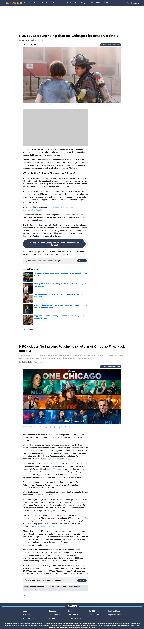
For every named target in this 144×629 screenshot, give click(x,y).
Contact (71, 611)
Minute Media (12, 623)
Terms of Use (73, 615)
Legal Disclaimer (114, 615)
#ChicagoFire (73, 482)
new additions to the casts (44, 526)
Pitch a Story (27, 615)
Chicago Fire (33, 329)
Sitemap (55, 3)
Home (25, 329)
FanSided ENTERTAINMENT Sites (100, 3)
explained (66, 215)
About (48, 3)
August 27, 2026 (49, 487)
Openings (53, 611)
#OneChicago (50, 485)
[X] (128, 3)
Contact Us (64, 3)
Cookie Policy (94, 615)
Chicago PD (41, 254)
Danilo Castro (27, 40)
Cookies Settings (74, 618)
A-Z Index (53, 618)
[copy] (35, 44)
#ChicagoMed (28, 485)
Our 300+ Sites (94, 611)
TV (43, 3)
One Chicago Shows (31, 3)
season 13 (55, 469)
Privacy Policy (54, 615)
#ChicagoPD (39, 485)
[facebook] (131, 3)
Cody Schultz (27, 362)
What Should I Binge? (78, 3)
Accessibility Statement (32, 618)
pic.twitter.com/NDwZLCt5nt (67, 485)
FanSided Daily (114, 611)
